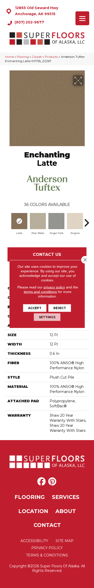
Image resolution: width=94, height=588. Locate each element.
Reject (59, 308)
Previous (7, 220)
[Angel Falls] (56, 221)
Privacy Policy (47, 548)
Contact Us (47, 254)
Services (65, 497)
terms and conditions (40, 292)
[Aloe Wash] (38, 221)
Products (51, 57)
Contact (47, 525)
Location (33, 511)
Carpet (37, 57)
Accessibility (34, 541)
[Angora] (75, 221)
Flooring (23, 57)
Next (86, 220)
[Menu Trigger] (82, 18)
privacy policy (54, 287)
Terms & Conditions (47, 555)
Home (9, 57)
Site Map (64, 541)
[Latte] (19, 221)
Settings (47, 317)
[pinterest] (52, 482)
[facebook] (41, 482)
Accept (34, 308)
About (65, 511)
